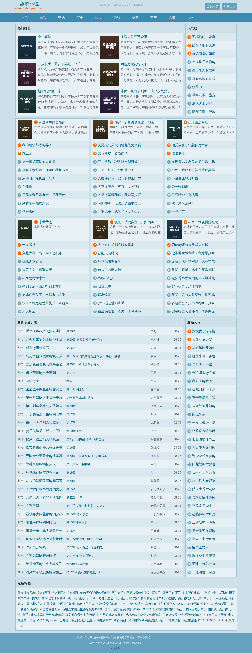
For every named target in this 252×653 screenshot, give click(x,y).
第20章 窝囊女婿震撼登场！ (84, 339)
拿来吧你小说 (191, 592)
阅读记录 (229, 6)
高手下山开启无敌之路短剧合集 (71, 620)
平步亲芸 (178, 211)
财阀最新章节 (103, 620)
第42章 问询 (74, 497)
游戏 (135, 17)
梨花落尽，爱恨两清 (113, 153)
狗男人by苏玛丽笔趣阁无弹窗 (119, 145)
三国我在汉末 (66, 603)
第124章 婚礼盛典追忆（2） (84, 572)
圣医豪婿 (28, 211)
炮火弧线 (28, 245)
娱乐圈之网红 (198, 122)
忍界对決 (43, 620)
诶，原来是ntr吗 (183, 203)
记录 (190, 17)
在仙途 (27, 186)
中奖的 (206, 592)
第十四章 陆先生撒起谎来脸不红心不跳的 (93, 356)
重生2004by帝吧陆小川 (43, 331)
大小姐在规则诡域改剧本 (116, 245)
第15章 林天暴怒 (77, 514)
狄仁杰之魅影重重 (111, 303)
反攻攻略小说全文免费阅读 (143, 614)
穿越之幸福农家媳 (35, 203)
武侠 (61, 17)
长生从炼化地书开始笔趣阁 (158, 598)
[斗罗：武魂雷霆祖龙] (175, 229)
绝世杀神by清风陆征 (41, 522)
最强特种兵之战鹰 (185, 195)
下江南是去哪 (191, 620)
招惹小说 (207, 603)
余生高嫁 (44, 37)
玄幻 (43, 17)
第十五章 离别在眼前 (80, 397)
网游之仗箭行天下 (134, 64)
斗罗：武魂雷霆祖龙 (203, 222)
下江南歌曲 (173, 620)
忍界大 (35, 598)
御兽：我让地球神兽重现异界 (193, 170)
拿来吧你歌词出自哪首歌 (159, 609)
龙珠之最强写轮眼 (134, 37)
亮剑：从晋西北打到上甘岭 (42, 286)
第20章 (71, 331)
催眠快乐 (178, 153)
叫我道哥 (49, 603)
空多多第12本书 (204, 506)
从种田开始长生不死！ (38, 178)
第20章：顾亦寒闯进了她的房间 (87, 456)
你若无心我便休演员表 (95, 592)
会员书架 (213, 6)
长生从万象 (219, 592)
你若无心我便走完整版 (80, 614)
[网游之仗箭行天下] (110, 74)
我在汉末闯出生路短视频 (34, 592)
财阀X (137, 609)
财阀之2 (36, 603)
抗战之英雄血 (32, 261)
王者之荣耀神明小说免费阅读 (182, 614)
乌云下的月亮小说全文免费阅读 (97, 603)
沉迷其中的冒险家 (52, 122)
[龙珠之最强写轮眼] (110, 47)
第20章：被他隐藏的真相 (82, 364)
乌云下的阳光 (122, 620)
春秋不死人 (106, 278)
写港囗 (156, 592)
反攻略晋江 (221, 603)
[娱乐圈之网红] (175, 129)
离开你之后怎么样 (190, 598)
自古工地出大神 (109, 270)
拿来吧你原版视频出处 (56, 598)
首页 (24, 17)
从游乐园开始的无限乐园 (44, 497)
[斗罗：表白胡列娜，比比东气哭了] (110, 101)
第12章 (71, 414)
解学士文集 (200, 547)
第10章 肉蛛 (74, 431)
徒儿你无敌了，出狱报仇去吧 (43, 295)
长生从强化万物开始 (110, 614)
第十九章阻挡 (75, 389)
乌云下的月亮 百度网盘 (160, 603)
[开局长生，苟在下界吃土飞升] (28, 74)
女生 (153, 17)
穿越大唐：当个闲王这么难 (42, 253)
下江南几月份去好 (127, 598)
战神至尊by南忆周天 (41, 464)
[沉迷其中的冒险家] (26, 129)
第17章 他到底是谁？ (80, 555)
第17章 (71, 372)
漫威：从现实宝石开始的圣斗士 (137, 222)
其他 (172, 17)
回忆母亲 (32, 381)
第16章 (71, 347)
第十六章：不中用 (78, 464)
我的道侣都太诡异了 (37, 145)
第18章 (71, 472)
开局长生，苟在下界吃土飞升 (59, 64)
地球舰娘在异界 (109, 261)
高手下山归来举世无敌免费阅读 (43, 614)
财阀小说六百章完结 (117, 609)
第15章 (71, 489)
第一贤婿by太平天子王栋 (44, 397)
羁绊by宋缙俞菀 (37, 348)
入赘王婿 (32, 506)
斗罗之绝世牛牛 (33, 278)
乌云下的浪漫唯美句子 (191, 609)
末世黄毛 (45, 222)
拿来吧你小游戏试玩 (65, 592)
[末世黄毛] (26, 229)
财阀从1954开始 (188, 603)
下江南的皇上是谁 (214, 614)
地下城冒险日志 (49, 91)
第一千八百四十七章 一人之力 (86, 505)
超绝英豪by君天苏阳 (41, 373)
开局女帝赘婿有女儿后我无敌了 (45, 195)
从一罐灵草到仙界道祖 (38, 162)
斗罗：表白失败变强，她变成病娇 (137, 122)
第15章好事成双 (76, 522)
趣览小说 (29, 5)
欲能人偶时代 (108, 253)
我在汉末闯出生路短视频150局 (82, 609)
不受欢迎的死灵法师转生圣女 (131, 592)
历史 (98, 17)
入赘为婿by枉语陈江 (41, 555)
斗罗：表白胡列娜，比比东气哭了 (145, 91)
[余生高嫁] (28, 47)
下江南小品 (80, 598)
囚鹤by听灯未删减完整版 (190, 245)
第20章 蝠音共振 (77, 564)
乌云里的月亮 (171, 592)
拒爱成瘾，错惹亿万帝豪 (190, 145)
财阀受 (212, 609)
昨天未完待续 (36, 547)
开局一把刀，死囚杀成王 (116, 170)
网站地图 (115, 648)
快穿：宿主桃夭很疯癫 (42, 439)
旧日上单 (104, 286)
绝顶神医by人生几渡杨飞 (44, 564)
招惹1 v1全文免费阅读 (45, 609)
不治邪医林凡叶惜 (185, 178)
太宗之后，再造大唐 (37, 270)
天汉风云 (28, 311)
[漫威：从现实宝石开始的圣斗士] (101, 229)
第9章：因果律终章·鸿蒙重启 (85, 439)
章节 (69, 381)
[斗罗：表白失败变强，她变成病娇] (101, 129)
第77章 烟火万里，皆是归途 (84, 547)
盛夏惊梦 (104, 295)
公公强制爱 (180, 186)
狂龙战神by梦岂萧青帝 (42, 472)
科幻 (116, 17)
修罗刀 (197, 87)
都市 (80, 17)
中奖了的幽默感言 (132, 603)
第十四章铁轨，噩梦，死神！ (85, 539)
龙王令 (27, 153)
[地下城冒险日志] (28, 101)
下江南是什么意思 (101, 598)
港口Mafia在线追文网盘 (148, 620)
